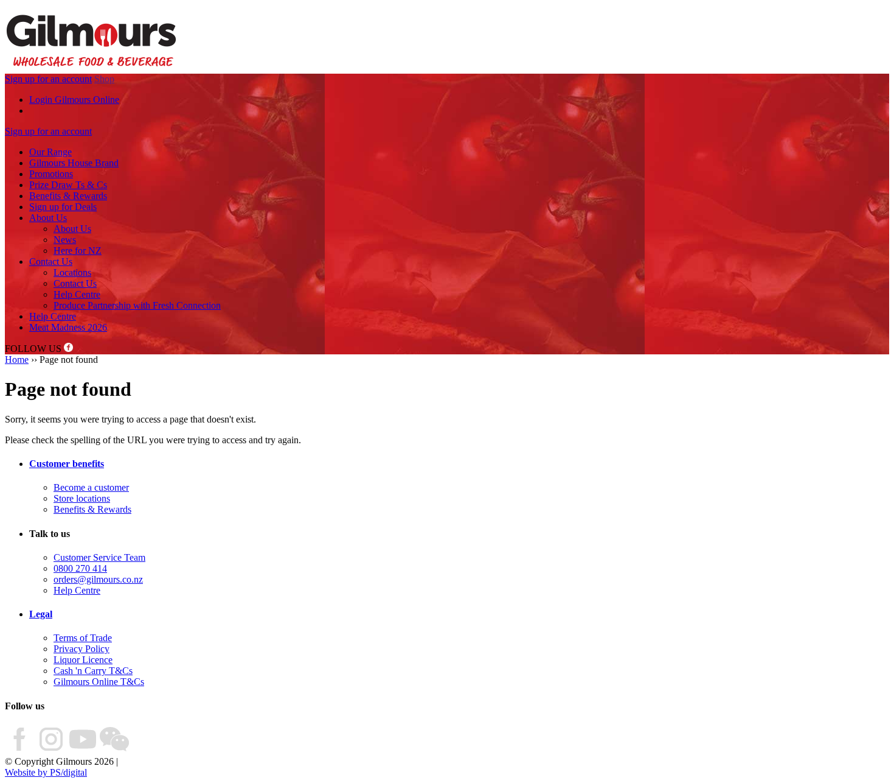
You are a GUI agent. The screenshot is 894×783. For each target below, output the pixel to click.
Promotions (51, 174)
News (65, 239)
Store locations (82, 498)
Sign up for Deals (63, 207)
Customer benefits (66, 463)
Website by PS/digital (46, 772)
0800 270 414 (80, 568)
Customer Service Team (99, 557)
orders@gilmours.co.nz (98, 579)
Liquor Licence (83, 660)
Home (17, 359)
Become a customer (91, 487)
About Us (48, 217)
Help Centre (77, 294)
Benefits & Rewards (68, 196)
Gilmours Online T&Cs (99, 681)
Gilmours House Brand (74, 163)
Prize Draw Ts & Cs (68, 185)
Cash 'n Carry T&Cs (93, 670)
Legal (40, 614)
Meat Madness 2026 (68, 327)
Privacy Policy (81, 649)
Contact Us (50, 261)
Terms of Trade (83, 638)
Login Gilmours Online (74, 99)
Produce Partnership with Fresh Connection (137, 305)
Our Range (50, 152)
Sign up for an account (48, 79)
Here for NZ (78, 250)
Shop (104, 79)
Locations (72, 272)
